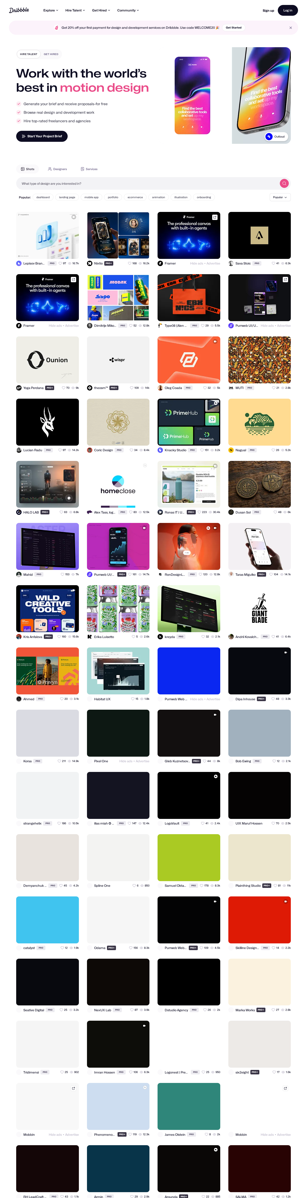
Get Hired (99, 10)
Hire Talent (73, 10)
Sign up (268, 10)
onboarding (204, 197)
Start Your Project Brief (44, 136)
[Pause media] (166, 136)
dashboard (43, 197)
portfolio (113, 197)
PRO (52, 263)
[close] (290, 27)
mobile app (91, 197)
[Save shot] (62, 251)
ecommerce (135, 197)
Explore (49, 10)
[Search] (284, 183)
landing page (67, 197)
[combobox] (146, 183)
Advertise (213, 263)
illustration (180, 197)
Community (126, 10)
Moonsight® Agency (271, 142)
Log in (287, 10)
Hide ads (196, 263)
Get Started (234, 27)
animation (158, 197)
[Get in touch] (53, 251)
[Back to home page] (19, 10)
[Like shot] (71, 251)
